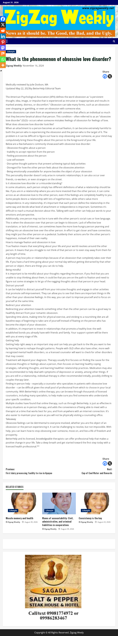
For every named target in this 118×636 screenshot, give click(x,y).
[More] (3, 65)
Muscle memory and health (19, 518)
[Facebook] (105, 76)
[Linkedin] (3, 36)
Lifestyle (11, 51)
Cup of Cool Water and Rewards (97, 471)
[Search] (114, 41)
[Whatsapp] (3, 59)
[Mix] (3, 54)
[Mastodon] (3, 48)
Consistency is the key (90, 518)
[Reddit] (3, 30)
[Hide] (1, 71)
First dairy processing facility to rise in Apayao (29, 471)
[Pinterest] (3, 42)
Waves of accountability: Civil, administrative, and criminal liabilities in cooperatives (57, 521)
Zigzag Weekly (14, 65)
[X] (110, 76)
